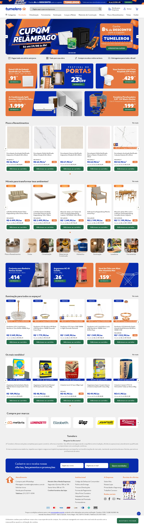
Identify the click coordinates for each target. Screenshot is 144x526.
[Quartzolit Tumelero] (106, 422)
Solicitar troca (21, 487)
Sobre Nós (107, 481)
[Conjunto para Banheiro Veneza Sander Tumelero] (27, 287)
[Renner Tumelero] (128, 427)
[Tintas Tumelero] (30, 252)
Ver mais (135, 123)
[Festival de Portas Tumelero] (66, 89)
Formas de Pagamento (83, 490)
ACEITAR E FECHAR (127, 521)
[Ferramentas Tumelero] (131, 252)
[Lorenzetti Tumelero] (38, 422)
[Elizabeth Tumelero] (61, 427)
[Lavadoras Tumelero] (114, 252)
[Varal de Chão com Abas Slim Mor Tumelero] (117, 287)
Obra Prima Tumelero (83, 493)
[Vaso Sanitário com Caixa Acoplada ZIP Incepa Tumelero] (117, 89)
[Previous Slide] (6, 36)
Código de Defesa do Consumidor (87, 481)
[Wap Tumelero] (83, 422)
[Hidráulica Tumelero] (80, 252)
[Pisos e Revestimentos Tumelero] (13, 252)
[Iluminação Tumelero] (97, 252)
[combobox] (68, 9)
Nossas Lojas (108, 484)
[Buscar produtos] (100, 9)
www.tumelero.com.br (57, 512)
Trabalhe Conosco (110, 490)
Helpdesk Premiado (82, 496)
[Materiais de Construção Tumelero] (64, 252)
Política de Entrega (82, 484)
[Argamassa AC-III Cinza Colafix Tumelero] (72, 287)
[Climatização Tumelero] (47, 252)
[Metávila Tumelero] (16, 422)
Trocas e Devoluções (82, 487)
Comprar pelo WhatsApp (25, 481)
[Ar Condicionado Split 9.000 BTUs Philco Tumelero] (44, 116)
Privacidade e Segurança (113, 487)
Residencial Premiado (83, 499)
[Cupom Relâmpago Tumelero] (72, 2)
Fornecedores (80, 502)
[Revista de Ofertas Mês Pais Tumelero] (129, 499)
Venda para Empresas (23, 490)
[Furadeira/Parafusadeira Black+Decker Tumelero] (111, 116)
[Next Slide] (137, 36)
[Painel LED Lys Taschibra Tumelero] (21, 89)
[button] (139, 514)
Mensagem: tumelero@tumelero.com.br (30, 484)
